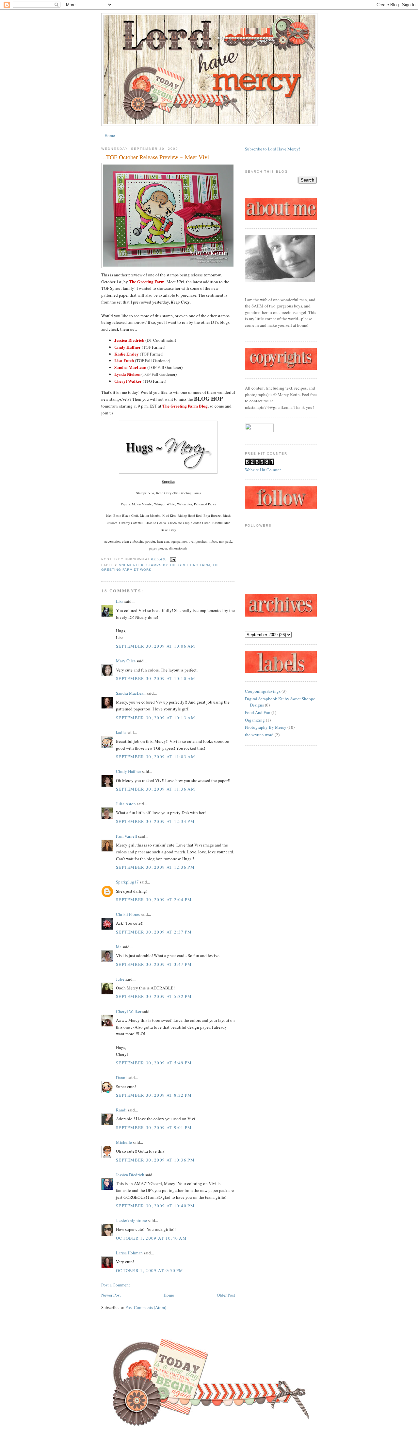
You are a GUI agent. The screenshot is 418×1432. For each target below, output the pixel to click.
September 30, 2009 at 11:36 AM (155, 789)
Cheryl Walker (128, 1011)
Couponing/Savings (263, 691)
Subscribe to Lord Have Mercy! (272, 149)
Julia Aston (126, 804)
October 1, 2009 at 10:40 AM (151, 1238)
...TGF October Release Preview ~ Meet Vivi (155, 157)
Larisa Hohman (129, 1253)
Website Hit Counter (263, 470)
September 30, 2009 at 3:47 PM (154, 964)
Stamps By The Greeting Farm (178, 565)
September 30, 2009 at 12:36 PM (155, 867)
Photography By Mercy (265, 727)
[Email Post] (172, 559)
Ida (118, 947)
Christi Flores (128, 914)
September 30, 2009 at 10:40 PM (155, 1206)
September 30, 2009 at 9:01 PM (154, 1127)
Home (109, 135)
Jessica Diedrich (130, 1175)
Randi (121, 1110)
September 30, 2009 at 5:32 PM (154, 996)
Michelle (124, 1142)
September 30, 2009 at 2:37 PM (154, 932)
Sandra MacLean (131, 693)
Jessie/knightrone (131, 1220)
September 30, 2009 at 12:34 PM (155, 821)
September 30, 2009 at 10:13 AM (155, 718)
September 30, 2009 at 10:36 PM (155, 1160)
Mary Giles (126, 661)
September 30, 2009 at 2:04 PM (154, 899)
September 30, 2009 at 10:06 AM (155, 646)
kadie (121, 732)
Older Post (226, 1295)
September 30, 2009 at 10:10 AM (155, 678)
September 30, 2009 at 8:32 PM (154, 1095)
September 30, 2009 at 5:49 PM (154, 1063)
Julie (120, 979)
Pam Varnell (126, 836)
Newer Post (111, 1295)
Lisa (119, 601)
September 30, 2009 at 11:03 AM (155, 757)
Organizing (255, 720)
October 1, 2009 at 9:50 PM (150, 1270)
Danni (121, 1077)
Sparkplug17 (127, 882)
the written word (259, 735)
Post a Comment (115, 1285)
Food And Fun (257, 712)
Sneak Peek (131, 565)
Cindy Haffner (128, 771)
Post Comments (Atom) (145, 1307)
